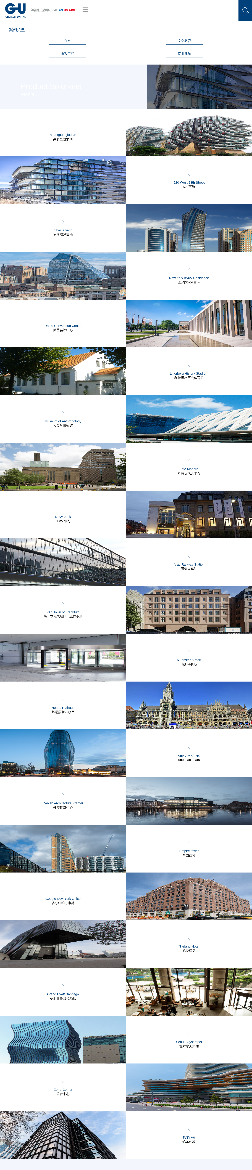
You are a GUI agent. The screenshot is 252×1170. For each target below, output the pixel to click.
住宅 (67, 41)
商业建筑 (184, 53)
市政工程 (67, 53)
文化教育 (184, 41)
